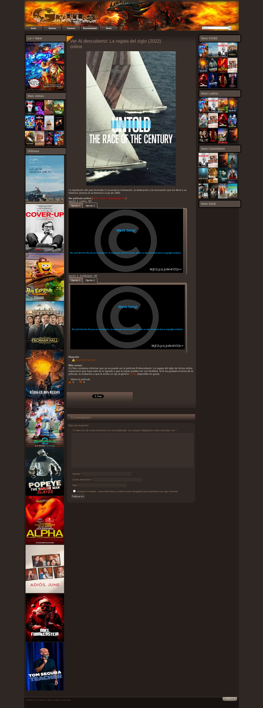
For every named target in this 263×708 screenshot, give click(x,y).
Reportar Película (85, 359)
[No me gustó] (80, 382)
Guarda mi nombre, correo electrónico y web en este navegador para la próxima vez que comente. (127, 491)
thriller (133, 373)
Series (109, 28)
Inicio (33, 28)
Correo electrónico (82, 479)
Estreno (52, 28)
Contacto (41, 700)
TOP (232, 699)
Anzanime (66, 700)
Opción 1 (75, 205)
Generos (71, 28)
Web (74, 485)
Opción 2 (90, 205)
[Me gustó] (70, 382)
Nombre (77, 474)
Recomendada (90, 28)
